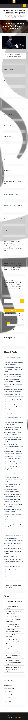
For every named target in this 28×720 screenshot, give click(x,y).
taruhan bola (8, 69)
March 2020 (8, 701)
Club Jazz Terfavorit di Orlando (13, 548)
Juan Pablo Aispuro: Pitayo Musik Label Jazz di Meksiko (13, 625)
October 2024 (8, 685)
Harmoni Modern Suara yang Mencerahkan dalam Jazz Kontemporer (12, 407)
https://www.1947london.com (13, 230)
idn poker (7, 136)
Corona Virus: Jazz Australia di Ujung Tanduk (13, 612)
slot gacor (7, 125)
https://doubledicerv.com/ (13, 282)
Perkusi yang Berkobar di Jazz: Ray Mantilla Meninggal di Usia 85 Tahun (14, 662)
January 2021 (8, 695)
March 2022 (8, 691)
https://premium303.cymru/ (13, 219)
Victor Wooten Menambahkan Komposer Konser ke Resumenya (14, 669)
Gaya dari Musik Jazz (11, 556)
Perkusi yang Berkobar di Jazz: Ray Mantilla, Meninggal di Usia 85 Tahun (14, 561)
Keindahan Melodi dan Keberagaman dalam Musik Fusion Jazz (14, 446)
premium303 (7, 159)
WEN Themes (18, 717)
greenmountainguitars (10, 342)
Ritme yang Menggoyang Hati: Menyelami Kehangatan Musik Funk (13, 439)
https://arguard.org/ (11, 194)
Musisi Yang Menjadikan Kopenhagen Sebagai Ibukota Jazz (14, 641)
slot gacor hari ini (11, 92)
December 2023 (9, 688)
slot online (8, 114)
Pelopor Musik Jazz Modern (12, 566)
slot (5, 80)
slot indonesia (9, 148)
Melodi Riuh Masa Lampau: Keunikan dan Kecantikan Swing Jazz (13, 479)
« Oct (13, 329)
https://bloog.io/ (10, 263)
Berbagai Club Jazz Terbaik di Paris (14, 535)
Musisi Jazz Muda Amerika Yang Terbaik (13, 635)
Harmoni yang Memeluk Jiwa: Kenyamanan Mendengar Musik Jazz (13, 369)
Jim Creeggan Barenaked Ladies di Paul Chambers (13, 620)
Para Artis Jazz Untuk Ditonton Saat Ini (14, 647)
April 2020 (7, 698)
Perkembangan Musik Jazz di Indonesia (14, 656)
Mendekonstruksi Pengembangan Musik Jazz (13, 630)
